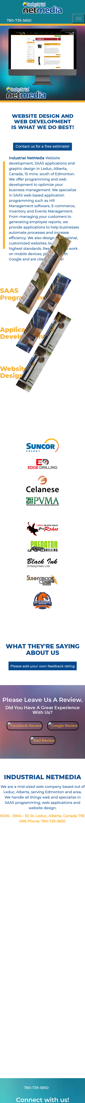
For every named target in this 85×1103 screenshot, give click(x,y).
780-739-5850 (53, 821)
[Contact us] (36, 20)
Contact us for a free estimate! (42, 146)
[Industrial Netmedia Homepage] (42, 7)
